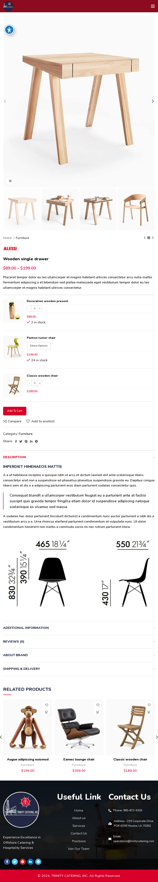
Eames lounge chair (79, 759)
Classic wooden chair (42, 376)
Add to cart (14, 411)
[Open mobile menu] (153, 6)
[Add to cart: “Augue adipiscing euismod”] (46, 712)
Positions (79, 841)
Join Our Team (78, 849)
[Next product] (153, 238)
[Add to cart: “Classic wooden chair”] (149, 712)
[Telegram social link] (36, 441)
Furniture (22, 238)
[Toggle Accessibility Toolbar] (9, 30)
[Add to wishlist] (46, 704)
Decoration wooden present (47, 301)
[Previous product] (145, 238)
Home (8, 238)
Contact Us (79, 833)
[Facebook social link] (16, 441)
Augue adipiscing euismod (28, 759)
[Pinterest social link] (26, 441)
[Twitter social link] (20, 441)
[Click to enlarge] (10, 181)
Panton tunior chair (41, 338)
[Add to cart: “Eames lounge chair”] (98, 712)
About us (79, 818)
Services (78, 826)
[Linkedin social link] (31, 441)
